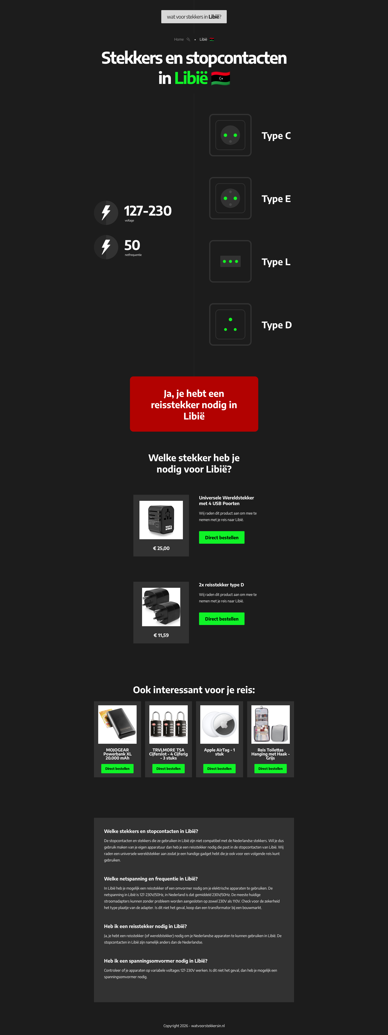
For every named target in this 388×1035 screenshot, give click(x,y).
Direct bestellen (221, 537)
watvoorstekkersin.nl (208, 1025)
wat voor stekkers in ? (194, 16)
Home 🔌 (182, 39)
